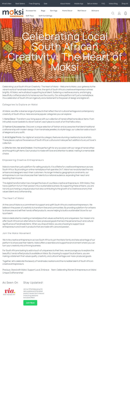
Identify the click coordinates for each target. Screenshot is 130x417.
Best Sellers (20, 3)
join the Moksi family (62, 239)
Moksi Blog (113, 3)
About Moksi (65, 3)
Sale (45, 3)
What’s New (6, 3)
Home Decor (67, 11)
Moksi (73, 86)
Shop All (125, 3)
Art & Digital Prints (13, 137)
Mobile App (78, 3)
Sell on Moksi (92, 3)
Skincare (95, 11)
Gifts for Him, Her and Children (19, 147)
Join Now (30, 302)
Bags (43, 11)
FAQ (103, 3)
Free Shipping (34, 3)
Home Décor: (10, 118)
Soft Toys (30, 16)
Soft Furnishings (45, 16)
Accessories (31, 11)
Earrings (53, 11)
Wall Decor (82, 11)
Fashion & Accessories (15, 126)
